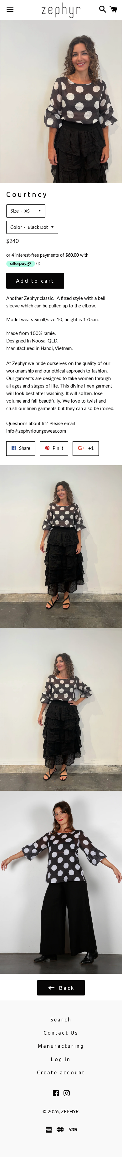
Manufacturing (61, 1046)
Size (14, 211)
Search (61, 1019)
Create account (61, 1072)
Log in (61, 1059)
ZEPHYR (70, 1111)
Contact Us (61, 1033)
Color (16, 227)
